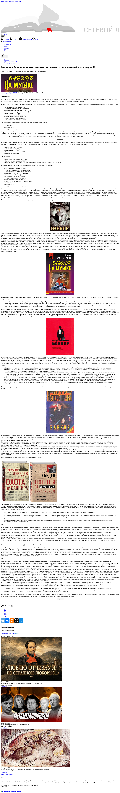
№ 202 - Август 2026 (7, 774)
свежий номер (7, 41)
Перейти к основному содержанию (11, 1)
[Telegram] (3, 620)
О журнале (7, 44)
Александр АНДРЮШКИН (9, 93)
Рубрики (6, 46)
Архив (6, 49)
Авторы (6, 48)
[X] (16, 620)
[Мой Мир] (21, 620)
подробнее (4, 686)
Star (5, 610)
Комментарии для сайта (10, 633)
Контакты (7, 51)
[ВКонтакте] (7, 620)
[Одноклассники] (12, 620)
